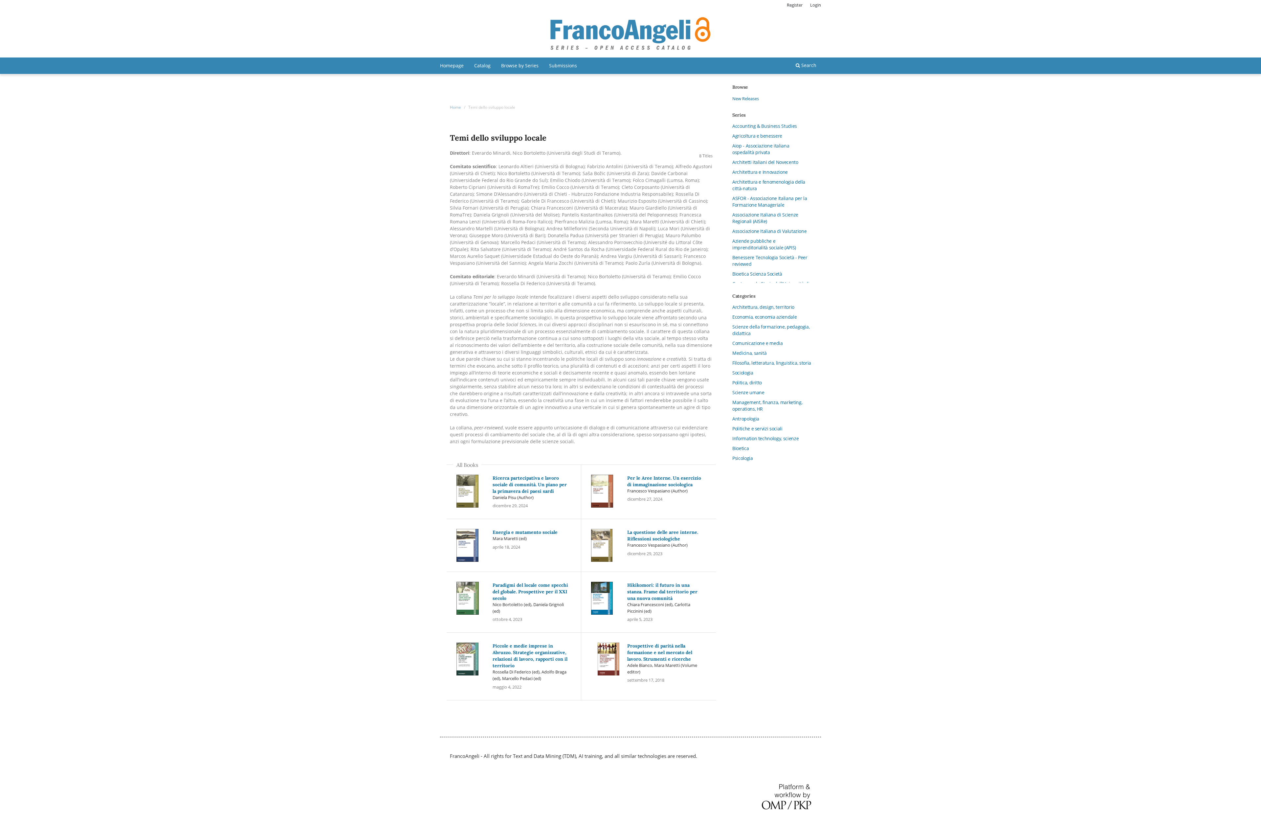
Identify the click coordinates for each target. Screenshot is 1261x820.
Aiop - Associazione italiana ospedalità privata (760, 149)
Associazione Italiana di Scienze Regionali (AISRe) (765, 218)
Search (808, 65)
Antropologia (745, 419)
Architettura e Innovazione (760, 172)
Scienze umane (748, 392)
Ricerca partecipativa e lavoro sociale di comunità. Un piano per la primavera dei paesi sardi (530, 484)
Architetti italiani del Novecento (765, 162)
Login (815, 5)
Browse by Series (520, 65)
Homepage (452, 65)
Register (795, 5)
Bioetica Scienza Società (757, 274)
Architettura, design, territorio (763, 307)
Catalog (482, 65)
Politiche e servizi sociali (757, 428)
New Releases (745, 99)
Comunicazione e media (757, 343)
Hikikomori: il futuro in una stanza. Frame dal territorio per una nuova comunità (662, 591)
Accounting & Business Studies (764, 126)
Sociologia (742, 373)
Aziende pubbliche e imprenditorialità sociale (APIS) (764, 244)
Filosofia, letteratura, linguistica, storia (771, 363)
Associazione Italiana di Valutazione (769, 231)
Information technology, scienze (765, 438)
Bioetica (740, 448)
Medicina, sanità (749, 353)
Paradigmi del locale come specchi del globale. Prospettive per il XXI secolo (530, 591)
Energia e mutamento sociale (525, 532)
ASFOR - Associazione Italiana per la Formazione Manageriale (769, 201)
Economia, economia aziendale (764, 317)
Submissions (563, 65)
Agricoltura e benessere (757, 136)
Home (455, 107)
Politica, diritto (747, 382)
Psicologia (742, 458)
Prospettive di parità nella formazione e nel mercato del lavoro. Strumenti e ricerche (659, 652)
